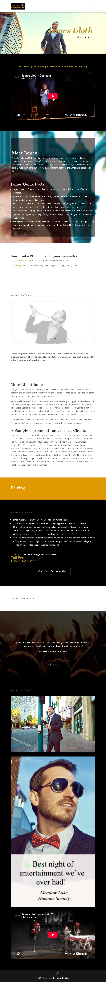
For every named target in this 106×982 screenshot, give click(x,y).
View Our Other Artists (53, 571)
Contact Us (16, 554)
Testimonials (55, 66)
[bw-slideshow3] (53, 816)
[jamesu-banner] (53, 970)
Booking (83, 66)
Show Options (31, 66)
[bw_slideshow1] (53, 343)
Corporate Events (18, 260)
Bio (20, 66)
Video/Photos (70, 66)
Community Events (19, 265)
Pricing (43, 66)
